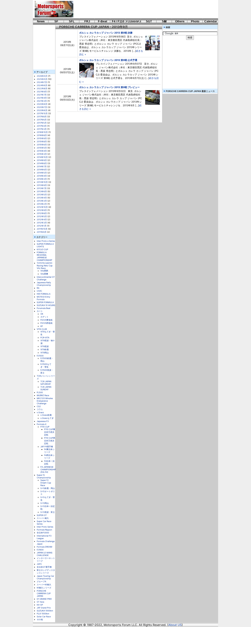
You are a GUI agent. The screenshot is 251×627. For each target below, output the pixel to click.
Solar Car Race (44, 616)
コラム (40, 409)
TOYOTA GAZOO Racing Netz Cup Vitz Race (45, 265)
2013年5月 (42, 194)
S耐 (164, 21)
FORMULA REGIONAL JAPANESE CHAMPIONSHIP (44, 256)
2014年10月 (42, 157)
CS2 (39, 406)
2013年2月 (42, 204)
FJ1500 (40, 355)
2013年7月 (42, 188)
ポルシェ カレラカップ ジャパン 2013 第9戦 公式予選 (108, 60)
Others (179, 21)
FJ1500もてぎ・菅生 (45, 365)
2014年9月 (42, 160)
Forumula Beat (43, 308)
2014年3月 (42, 179)
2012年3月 (42, 222)
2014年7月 (42, 166)
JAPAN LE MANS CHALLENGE (44, 554)
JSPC (39, 564)
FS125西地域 (46, 323)
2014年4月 (42, 176)
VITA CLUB (42, 329)
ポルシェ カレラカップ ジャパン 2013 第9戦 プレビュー (109, 87)
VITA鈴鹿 (44, 349)
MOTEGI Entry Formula (43, 298)
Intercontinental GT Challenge (46, 278)
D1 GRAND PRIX (44, 599)
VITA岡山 (44, 352)
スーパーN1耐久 (44, 584)
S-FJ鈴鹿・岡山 (47, 488)
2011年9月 (41, 232)
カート (40, 311)
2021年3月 (42, 101)
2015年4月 (42, 151)
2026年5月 (42, 76)
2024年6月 (42, 85)
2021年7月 (42, 94)
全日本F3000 (43, 532)
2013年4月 (42, 197)
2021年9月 (42, 91)
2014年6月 (42, 169)
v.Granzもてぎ (47, 418)
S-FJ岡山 (44, 503)
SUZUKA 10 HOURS (46, 305)
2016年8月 (42, 135)
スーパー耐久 (43, 518)
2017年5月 (42, 123)
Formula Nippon (44, 529)
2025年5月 (42, 79)
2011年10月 (42, 229)
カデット (44, 317)
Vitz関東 (44, 274)
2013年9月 (42, 185)
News (41, 21)
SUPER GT (42, 515)
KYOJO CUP (42, 249)
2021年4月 (42, 98)
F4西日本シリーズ (49, 456)
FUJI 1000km (43, 613)
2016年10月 (42, 132)
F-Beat (102, 21)
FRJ (87, 21)
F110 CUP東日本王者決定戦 (49, 432)
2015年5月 (42, 147)
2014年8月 (42, 163)
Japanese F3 (43, 421)
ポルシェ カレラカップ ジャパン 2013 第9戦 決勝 (105, 32)
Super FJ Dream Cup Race (45, 483)
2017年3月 (42, 129)
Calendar (210, 21)
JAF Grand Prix (44, 607)
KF (41, 326)
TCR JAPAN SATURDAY (45, 382)
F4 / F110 (118, 21)
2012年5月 (42, 216)
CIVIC (39, 291)
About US (175, 625)
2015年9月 (42, 138)
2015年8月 (42, 141)
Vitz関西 (44, 270)
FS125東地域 (46, 320)
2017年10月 (42, 113)
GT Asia (40, 602)
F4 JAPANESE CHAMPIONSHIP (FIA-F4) (48, 469)
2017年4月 (42, 126)
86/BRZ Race (43, 395)
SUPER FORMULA (45, 302)
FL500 (40, 392)
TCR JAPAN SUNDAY (45, 388)
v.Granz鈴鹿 (46, 415)
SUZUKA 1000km (45, 610)
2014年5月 (42, 172)
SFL (72, 21)
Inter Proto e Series (46, 241)
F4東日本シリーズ (49, 450)
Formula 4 (41, 424)
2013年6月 (42, 191)
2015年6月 (42, 144)
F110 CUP (44, 426)
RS (38, 288)
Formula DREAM (44, 547)
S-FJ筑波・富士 (47, 512)
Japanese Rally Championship (44, 283)
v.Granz (40, 412)
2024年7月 (42, 82)
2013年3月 (42, 201)
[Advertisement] (143, 9)
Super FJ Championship (44, 476)
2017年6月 (42, 119)
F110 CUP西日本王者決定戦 (49, 441)
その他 (40, 619)
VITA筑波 (44, 346)
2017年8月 (42, 116)
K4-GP (40, 605)
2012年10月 (42, 207)
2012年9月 (42, 210)
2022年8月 (42, 88)
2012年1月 (41, 225)
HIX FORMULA (43, 294)
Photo (195, 21)
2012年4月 (42, 219)
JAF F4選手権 (46, 446)
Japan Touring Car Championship (45, 577)
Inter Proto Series (45, 526)
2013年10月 (42, 182)
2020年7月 (42, 107)
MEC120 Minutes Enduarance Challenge (45, 401)
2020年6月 (42, 110)
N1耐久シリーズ (44, 587)
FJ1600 (40, 549)
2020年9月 (42, 104)
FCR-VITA (44, 337)
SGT (149, 21)
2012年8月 (42, 213)
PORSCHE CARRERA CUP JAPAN (44, 593)
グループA (41, 581)
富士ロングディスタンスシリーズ (46, 571)
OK (41, 314)
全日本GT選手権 (44, 567)
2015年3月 (42, 154)
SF (56, 21)
